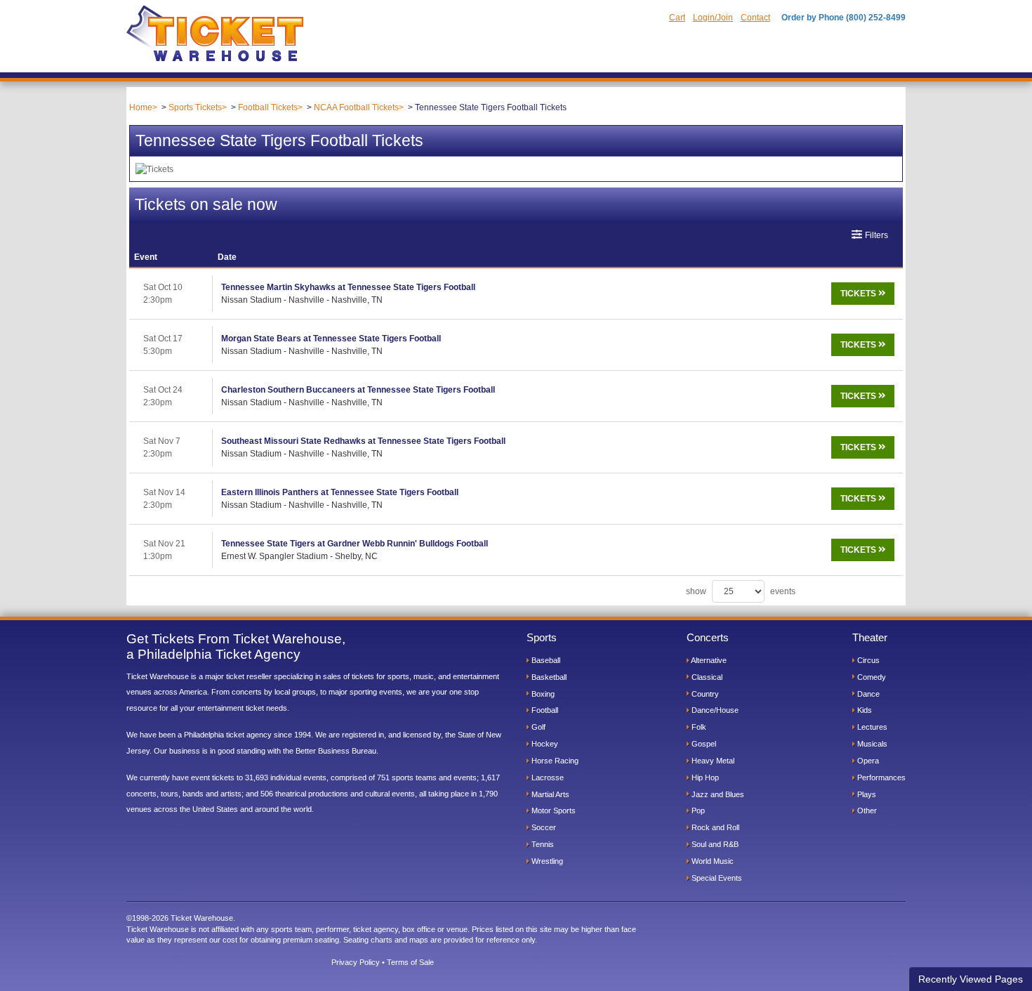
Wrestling (546, 861)
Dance (867, 694)
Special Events (715, 878)
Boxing (542, 694)
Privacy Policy (355, 962)
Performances (880, 777)
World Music (711, 861)
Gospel (702, 744)
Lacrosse (546, 777)
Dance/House (714, 710)
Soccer (542, 827)
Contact (755, 17)
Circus (867, 660)
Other (866, 810)
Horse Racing (553, 760)
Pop (697, 810)
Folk (697, 727)
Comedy (870, 677)
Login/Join (713, 17)
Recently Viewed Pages (970, 979)
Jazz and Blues (716, 794)
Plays (865, 794)
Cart (677, 17)
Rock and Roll (714, 827)
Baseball (544, 660)
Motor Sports (552, 810)
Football (543, 710)
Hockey (543, 744)
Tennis (541, 844)
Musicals (871, 744)
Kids (863, 710)
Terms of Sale (410, 962)
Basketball (548, 677)
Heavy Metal (711, 760)
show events (740, 591)
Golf (537, 727)
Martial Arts (549, 794)
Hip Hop (704, 777)
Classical (705, 677)
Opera (867, 760)
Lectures (871, 727)
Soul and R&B (714, 844)
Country (704, 694)
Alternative (708, 660)
